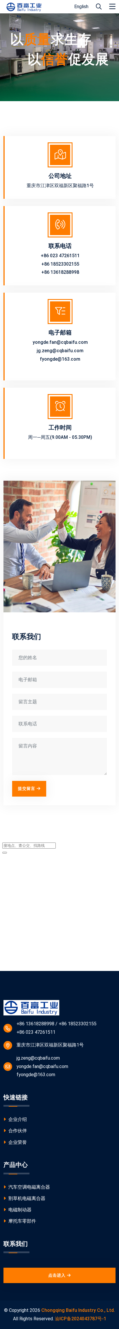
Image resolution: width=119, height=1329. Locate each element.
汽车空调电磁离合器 (28, 1187)
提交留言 (26, 788)
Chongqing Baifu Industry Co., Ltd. (78, 1310)
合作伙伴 (17, 1130)
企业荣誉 (17, 1142)
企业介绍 (17, 1119)
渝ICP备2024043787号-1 (80, 1318)
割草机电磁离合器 (26, 1198)
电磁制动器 (19, 1209)
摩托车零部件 (21, 1221)
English (81, 6)
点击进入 (57, 1275)
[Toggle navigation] (112, 6)
